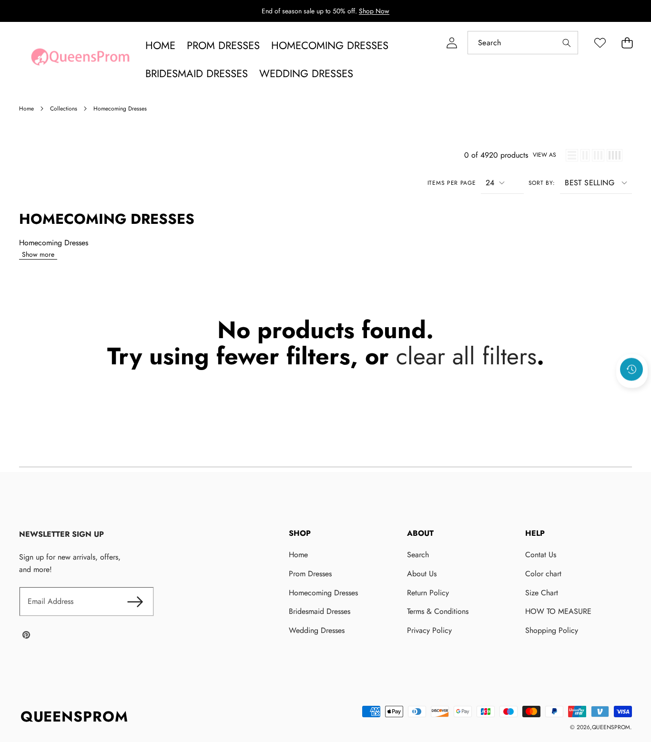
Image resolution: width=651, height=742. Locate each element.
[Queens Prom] (80, 59)
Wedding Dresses (317, 630)
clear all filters (466, 356)
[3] (598, 155)
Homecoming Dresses (323, 592)
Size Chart (541, 592)
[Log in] (451, 42)
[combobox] (522, 42)
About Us (422, 573)
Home (298, 554)
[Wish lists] (599, 42)
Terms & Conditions (437, 611)
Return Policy (428, 592)
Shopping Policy (551, 630)
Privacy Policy (429, 630)
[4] (614, 155)
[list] (572, 155)
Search (418, 554)
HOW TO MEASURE (558, 611)
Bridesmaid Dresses (319, 611)
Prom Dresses (310, 573)
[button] (627, 42)
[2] (585, 155)
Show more (38, 254)
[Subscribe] (135, 601)
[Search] (566, 42)
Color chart (543, 573)
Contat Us (540, 554)
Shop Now (374, 11)
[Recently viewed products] (631, 369)
